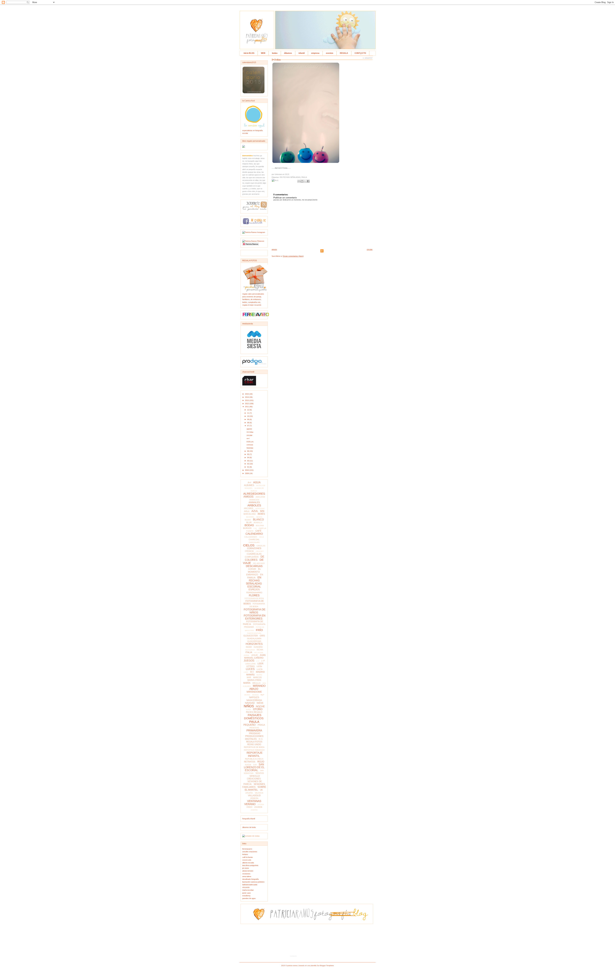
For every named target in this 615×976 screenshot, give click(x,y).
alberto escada (248, 863)
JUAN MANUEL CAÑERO (255, 656)
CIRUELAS (261, 546)
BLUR (249, 522)
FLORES (254, 595)
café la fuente (247, 857)
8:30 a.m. (250, 442)
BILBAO (248, 520)
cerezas (250, 445)
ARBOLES (254, 505)
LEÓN (259, 666)
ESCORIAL (254, 586)
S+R (255, 765)
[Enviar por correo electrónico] (299, 181)
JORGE (246, 655)
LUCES (250, 669)
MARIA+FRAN (254, 680)
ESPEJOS (254, 589)
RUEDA (248, 765)
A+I (249, 482)
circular (249, 435)
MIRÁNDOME (254, 691)
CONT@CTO (360, 53)
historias (250, 448)
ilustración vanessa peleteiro (253, 882)
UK (261, 790)
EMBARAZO (252, 574)
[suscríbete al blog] (255, 210)
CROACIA (249, 551)
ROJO (260, 761)
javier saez (246, 893)
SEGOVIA (259, 773)
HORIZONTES (254, 644)
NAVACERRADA (254, 700)
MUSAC (247, 695)
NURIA (248, 709)
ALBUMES (249, 485)
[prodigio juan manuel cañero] (254, 364)
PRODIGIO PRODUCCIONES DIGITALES (254, 736)
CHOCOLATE (254, 542)
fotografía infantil (248, 819)
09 (248, 419)
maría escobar (248, 890)
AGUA (257, 482)
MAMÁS (250, 674)
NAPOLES (254, 697)
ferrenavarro (247, 849)
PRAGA (261, 725)
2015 (247, 394)
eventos (329, 53)
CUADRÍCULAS (254, 554)
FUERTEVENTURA (254, 633)
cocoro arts (246, 860)
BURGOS (247, 528)
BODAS (249, 525)
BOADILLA (258, 522)
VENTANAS (254, 801)
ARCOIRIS (248, 508)
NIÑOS (249, 706)
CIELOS (248, 545)
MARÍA (246, 683)
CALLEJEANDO (250, 537)
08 (248, 423)
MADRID (260, 672)
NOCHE (260, 706)
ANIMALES (254, 502)
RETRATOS (249, 762)
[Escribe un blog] (302, 181)
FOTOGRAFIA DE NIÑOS (254, 611)
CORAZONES (254, 548)
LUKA (246, 672)
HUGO (249, 647)
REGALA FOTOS (254, 742)
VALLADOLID (254, 795)
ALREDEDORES (254, 493)
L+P (263, 661)
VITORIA (261, 804)
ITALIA (248, 652)
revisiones (246, 874)
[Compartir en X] (305, 181)
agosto (249, 429)
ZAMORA (254, 810)
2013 (247, 400)
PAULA (254, 721)
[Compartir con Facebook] (308, 181)
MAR (249, 677)
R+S (260, 739)
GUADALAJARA (254, 638)
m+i (248, 438)
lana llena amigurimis (250, 865)
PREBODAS (254, 728)
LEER (260, 663)
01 (248, 467)
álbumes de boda (249, 827)
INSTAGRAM (250, 650)
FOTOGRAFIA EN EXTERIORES (254, 617)
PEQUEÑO (249, 724)
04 (248, 457)
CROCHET (260, 551)
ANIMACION (254, 500)
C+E (255, 528)
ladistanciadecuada (249, 885)
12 (248, 410)
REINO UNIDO (254, 744)
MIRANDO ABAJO (257, 687)
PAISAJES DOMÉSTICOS (253, 716)
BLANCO (258, 519)
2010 (247, 470)
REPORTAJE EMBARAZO (254, 750)
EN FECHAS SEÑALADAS (254, 580)
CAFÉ (258, 531)
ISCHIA (260, 650)
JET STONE (258, 652)
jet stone (245, 868)
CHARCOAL (254, 540)
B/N (262, 511)
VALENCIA (259, 793)
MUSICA (255, 695)
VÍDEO (249, 807)
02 (248, 464)
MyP (262, 695)
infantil (302, 53)
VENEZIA (254, 798)
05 (248, 454)
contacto (293, 956)
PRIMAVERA (254, 730)
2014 (247, 397)
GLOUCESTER (250, 636)
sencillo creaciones (249, 852)
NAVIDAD (250, 703)
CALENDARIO (254, 533)
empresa (315, 53)
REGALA (344, 53)
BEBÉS (261, 514)
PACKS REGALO (254, 712)
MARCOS (257, 677)
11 (248, 413)
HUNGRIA (258, 647)
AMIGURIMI (260, 497)
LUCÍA (259, 669)
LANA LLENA (250, 664)
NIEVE (260, 703)
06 (248, 451)
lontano (245, 854)
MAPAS (259, 675)
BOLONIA (260, 525)
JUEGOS (249, 660)
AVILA (246, 511)
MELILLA (256, 683)
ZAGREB (258, 807)
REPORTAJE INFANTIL (254, 754)
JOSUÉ (254, 655)
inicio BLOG (249, 53)
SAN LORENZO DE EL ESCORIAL (254, 767)
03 (248, 461)
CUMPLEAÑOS (251, 557)
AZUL (254, 511)
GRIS (262, 636)
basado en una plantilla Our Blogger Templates (316, 965)
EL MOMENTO (254, 570)
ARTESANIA (260, 508)
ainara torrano (247, 871)
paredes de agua (248, 898)
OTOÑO (257, 709)
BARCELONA (250, 514)
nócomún (246, 887)
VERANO (249, 804)
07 (248, 426)
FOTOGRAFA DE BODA (254, 598)
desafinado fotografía (250, 879)
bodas (275, 53)
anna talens (246, 876)
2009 (247, 473)
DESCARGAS (254, 566)
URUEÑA (249, 793)
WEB (263, 53)
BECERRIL (250, 517)
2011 (247, 407)
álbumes (288, 53)
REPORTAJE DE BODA (254, 747)
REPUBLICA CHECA (254, 759)
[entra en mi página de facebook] (254, 224)
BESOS (259, 517)
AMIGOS (248, 496)
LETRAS (250, 666)
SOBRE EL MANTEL (255, 788)
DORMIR (252, 569)
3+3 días (250, 432)
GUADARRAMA (254, 641)
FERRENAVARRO (254, 592)
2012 (247, 404)
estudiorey (246, 896)
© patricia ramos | (292, 965)
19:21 (287, 174)
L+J (257, 661)
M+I (252, 672)
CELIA (261, 537)
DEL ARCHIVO (259, 563)
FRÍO (259, 630)
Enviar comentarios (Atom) (293, 256)
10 (248, 416)
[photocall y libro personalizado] (243, 147)
